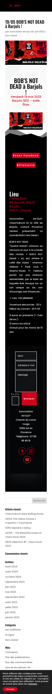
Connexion (11, 652)
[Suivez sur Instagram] (31, 451)
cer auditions (13, 629)
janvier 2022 (12, 617)
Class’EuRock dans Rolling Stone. (24, 514)
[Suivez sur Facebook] (22, 451)
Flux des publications (17, 657)
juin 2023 (10, 587)
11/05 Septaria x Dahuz (18, 528)
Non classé (11, 35)
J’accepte (10, 689)
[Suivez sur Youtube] (27, 459)
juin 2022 (10, 612)
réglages (32, 684)
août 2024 (11, 566)
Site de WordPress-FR (17, 667)
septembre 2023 (15, 582)
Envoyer (29, 398)
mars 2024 (11, 571)
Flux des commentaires (18, 662)
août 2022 (11, 602)
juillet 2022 (11, 607)
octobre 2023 (13, 576)
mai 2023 (10, 592)
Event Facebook (26, 155)
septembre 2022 (15, 597)
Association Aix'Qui (19, 31)
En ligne (9, 635)
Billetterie (26, 165)
